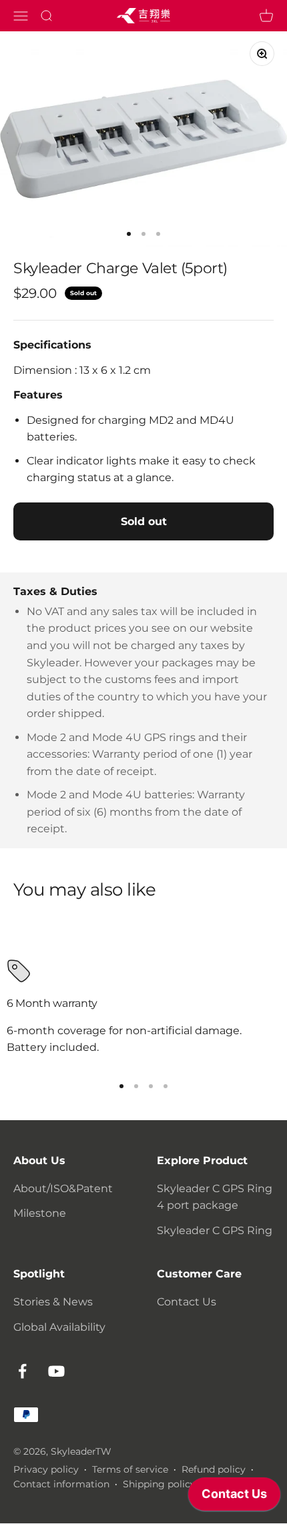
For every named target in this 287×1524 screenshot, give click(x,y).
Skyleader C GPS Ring (214, 1230)
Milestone (39, 1213)
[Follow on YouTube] (56, 1371)
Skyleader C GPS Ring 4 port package (214, 1197)
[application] (234, 1497)
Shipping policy (159, 1484)
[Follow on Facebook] (22, 1371)
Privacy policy (46, 1469)
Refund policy (214, 1469)
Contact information (61, 1484)
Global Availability (59, 1327)
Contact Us (186, 1301)
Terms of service (130, 1469)
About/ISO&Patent (63, 1188)
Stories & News (53, 1301)
